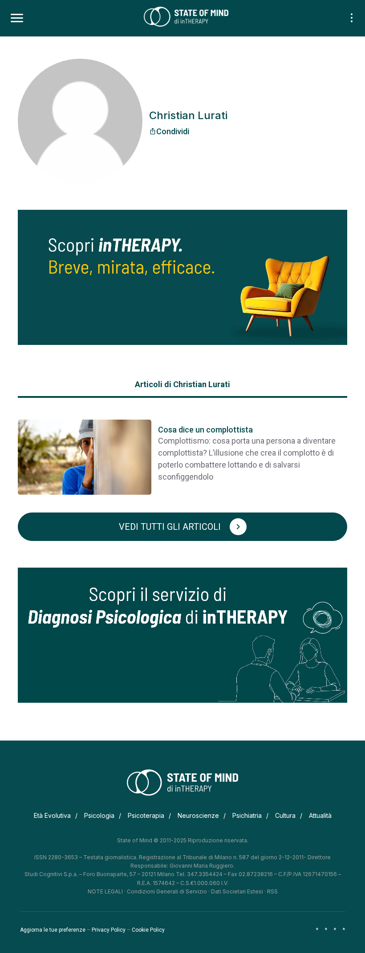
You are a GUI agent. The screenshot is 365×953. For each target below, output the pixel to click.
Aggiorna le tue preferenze (52, 930)
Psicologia (99, 815)
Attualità (320, 815)
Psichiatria (247, 815)
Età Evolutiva (52, 815)
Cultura (285, 815)
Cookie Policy (148, 930)
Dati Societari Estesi (237, 891)
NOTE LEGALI (105, 891)
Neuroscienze (198, 815)
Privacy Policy (109, 930)
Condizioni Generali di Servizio (167, 891)
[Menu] (17, 18)
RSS (272, 891)
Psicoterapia (146, 815)
